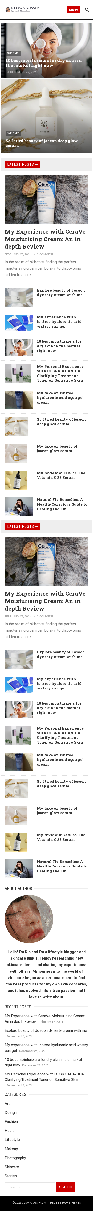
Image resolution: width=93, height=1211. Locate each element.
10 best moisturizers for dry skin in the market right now (44, 62)
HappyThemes (71, 1202)
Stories (11, 1176)
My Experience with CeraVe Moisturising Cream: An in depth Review (45, 239)
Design (11, 1112)
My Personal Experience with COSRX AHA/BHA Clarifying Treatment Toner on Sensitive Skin (60, 373)
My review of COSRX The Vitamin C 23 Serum (61, 475)
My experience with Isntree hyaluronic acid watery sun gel (59, 322)
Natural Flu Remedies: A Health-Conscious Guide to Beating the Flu (62, 504)
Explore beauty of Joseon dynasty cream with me (61, 292)
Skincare (13, 53)
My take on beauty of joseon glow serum (57, 448)
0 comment (45, 254)
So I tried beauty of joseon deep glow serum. (42, 143)
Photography (15, 1158)
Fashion (11, 1121)
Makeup (11, 1149)
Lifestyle (12, 1139)
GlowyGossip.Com (34, 1202)
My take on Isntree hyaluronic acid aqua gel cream (60, 398)
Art (7, 1103)
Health (10, 1130)
